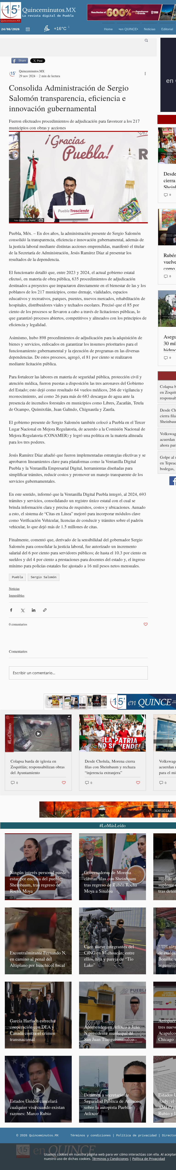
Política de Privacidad (148, 1158)
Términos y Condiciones (110, 1158)
